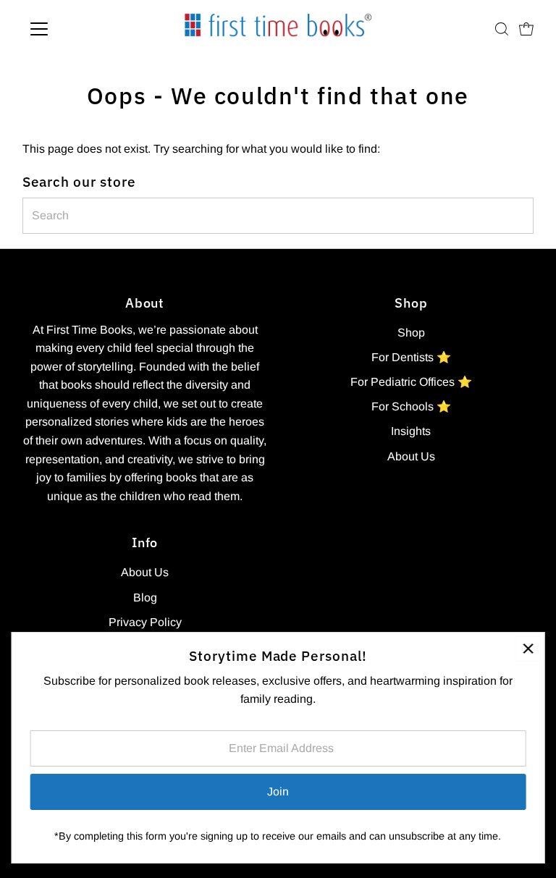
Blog (145, 597)
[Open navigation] (82, 29)
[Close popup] (528, 649)
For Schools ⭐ (411, 406)
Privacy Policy (145, 622)
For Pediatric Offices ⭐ (411, 382)
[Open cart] (526, 28)
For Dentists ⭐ (411, 357)
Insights (411, 431)
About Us (411, 456)
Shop (411, 332)
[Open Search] (501, 28)
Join (278, 791)
